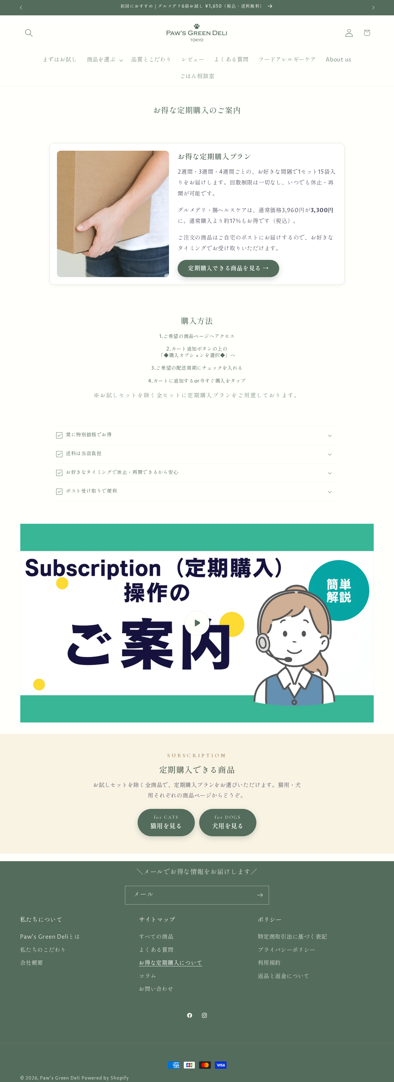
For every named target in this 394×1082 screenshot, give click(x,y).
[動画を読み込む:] (197, 623)
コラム (147, 976)
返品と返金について (284, 976)
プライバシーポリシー (287, 950)
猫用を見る (166, 822)
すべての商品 (156, 937)
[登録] (260, 895)
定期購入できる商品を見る (224, 268)
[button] (29, 33)
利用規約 (269, 963)
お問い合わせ (156, 989)
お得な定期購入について (171, 963)
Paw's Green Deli (60, 1078)
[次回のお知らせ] (373, 7)
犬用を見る (228, 822)
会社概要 (31, 963)
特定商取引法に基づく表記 (292, 937)
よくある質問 (156, 950)
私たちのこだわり (43, 950)
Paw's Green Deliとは (50, 937)
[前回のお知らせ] (21, 7)
